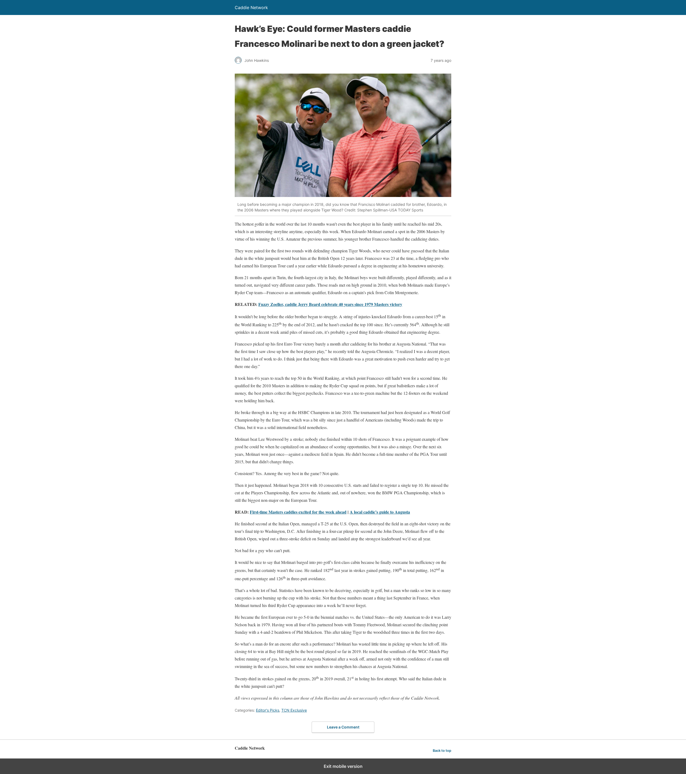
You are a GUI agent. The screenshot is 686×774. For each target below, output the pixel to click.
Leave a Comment (343, 727)
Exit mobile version (343, 766)
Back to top (442, 751)
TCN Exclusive (294, 710)
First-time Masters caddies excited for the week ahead (298, 512)
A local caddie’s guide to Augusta (380, 512)
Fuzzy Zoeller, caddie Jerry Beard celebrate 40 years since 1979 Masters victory (330, 304)
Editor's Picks (267, 710)
